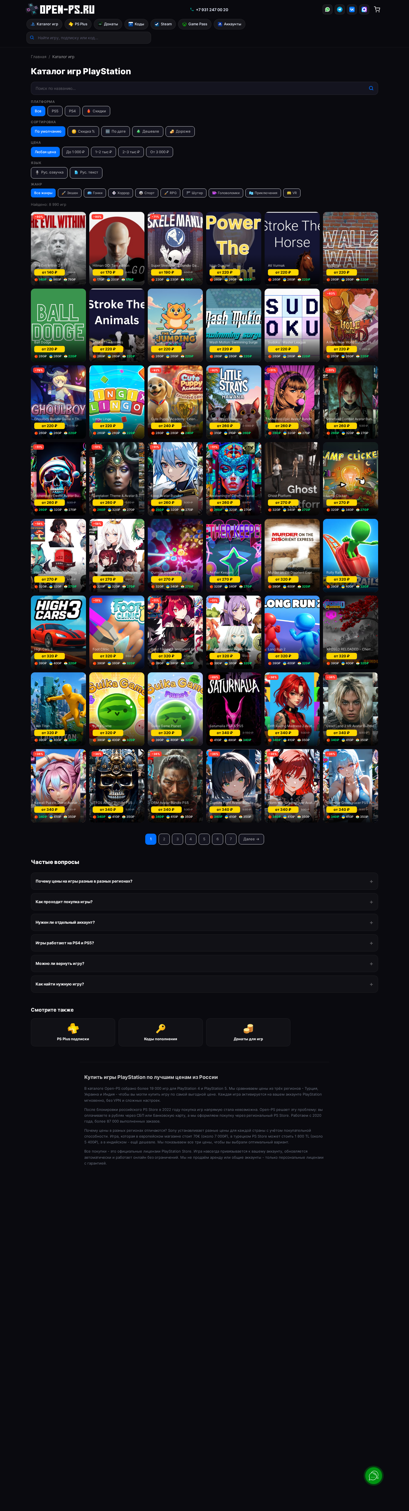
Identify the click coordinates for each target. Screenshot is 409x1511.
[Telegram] (340, 9)
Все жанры (43, 193)
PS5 (55, 111)
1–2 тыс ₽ (103, 152)
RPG (173, 193)
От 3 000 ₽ (159, 152)
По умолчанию (48, 131)
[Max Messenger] (364, 9)
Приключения (266, 193)
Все (38, 111)
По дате (115, 131)
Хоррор (123, 193)
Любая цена (45, 152)
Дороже (183, 131)
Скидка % (86, 131)
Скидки (99, 111)
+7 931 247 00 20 (212, 9)
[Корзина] (377, 9)
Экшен (72, 193)
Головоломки (229, 193)
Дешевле (150, 131)
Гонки (97, 193)
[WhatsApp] (327, 9)
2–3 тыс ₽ (131, 152)
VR (294, 193)
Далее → (251, 839)
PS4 (72, 111)
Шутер (197, 193)
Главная (38, 56)
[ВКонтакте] (352, 9)
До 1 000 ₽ (75, 152)
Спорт (149, 193)
